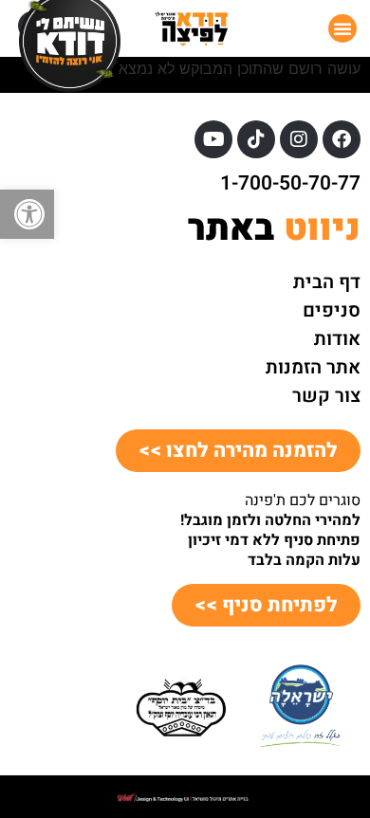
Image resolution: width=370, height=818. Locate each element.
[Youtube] (213, 139)
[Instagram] (299, 139)
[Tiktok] (256, 139)
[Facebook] (342, 139)
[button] (27, 214)
